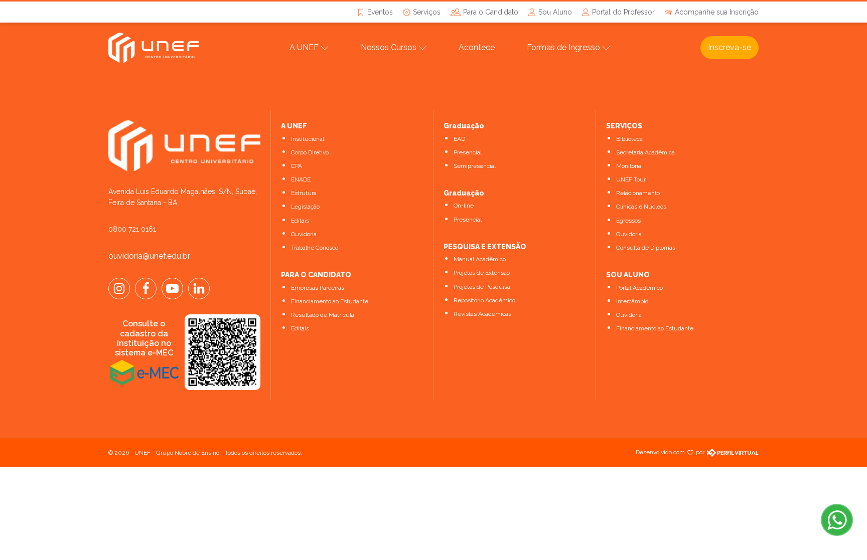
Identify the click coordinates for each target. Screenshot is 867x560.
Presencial (468, 152)
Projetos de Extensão (482, 272)
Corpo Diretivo (310, 152)
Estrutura (304, 193)
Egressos (628, 220)
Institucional (307, 138)
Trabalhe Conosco (314, 247)
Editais (300, 220)
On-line (464, 205)
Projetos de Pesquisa (482, 286)
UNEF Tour (631, 179)
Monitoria (628, 165)
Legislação (305, 206)
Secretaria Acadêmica (645, 152)
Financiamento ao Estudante (329, 301)
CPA (296, 165)
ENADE (301, 179)
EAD (459, 138)
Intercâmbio (632, 301)
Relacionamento (638, 193)
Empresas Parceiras (317, 287)
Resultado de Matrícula (322, 314)
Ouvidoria (304, 234)
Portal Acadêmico (639, 287)
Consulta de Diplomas (645, 247)
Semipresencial (475, 165)
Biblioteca (629, 138)
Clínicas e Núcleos (641, 206)
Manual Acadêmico (480, 259)
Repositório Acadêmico (484, 300)
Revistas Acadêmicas (482, 313)
